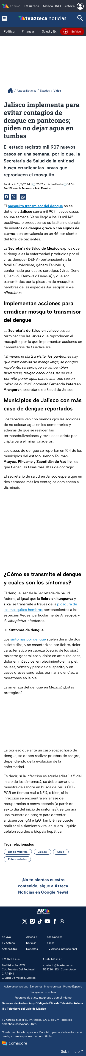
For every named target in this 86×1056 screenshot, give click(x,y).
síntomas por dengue (28, 639)
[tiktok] (40, 923)
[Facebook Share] (6, 197)
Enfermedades (17, 859)
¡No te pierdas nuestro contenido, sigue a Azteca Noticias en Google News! (43, 886)
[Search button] (80, 18)
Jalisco (42, 851)
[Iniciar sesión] (80, 6)
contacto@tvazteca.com (58, 965)
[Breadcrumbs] (12, 90)
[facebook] (55, 923)
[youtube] (47, 923)
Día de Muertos (18, 851)
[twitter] (25, 923)
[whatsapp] (62, 922)
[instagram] (32, 923)
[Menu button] (5, 18)
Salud (60, 851)
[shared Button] (23, 197)
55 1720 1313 (51, 969)
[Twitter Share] (14, 197)
